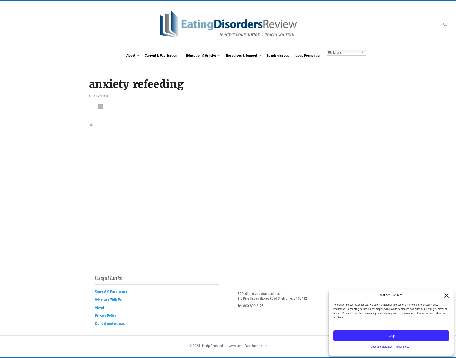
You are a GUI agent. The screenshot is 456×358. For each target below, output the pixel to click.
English (337, 52)
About (130, 55)
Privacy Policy (402, 347)
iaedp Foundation (308, 55)
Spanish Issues (277, 55)
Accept (391, 336)
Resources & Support (241, 55)
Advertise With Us (108, 299)
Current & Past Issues (161, 55)
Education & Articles (201, 55)
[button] (446, 295)
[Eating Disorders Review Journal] (228, 24)
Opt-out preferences (382, 347)
